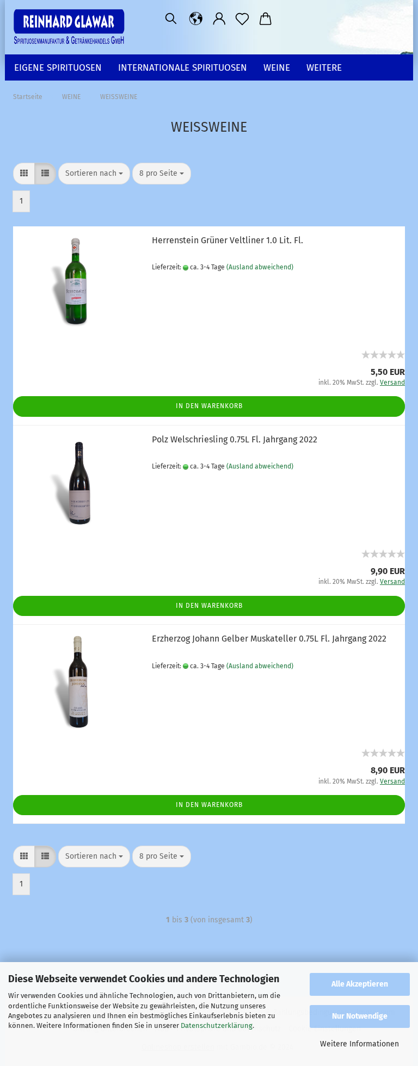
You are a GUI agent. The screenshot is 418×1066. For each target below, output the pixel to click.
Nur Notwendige (360, 1016)
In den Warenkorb (209, 406)
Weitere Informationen (359, 1044)
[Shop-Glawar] (73, 27)
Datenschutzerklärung (217, 1025)
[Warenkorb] (266, 19)
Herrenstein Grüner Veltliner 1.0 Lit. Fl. (227, 240)
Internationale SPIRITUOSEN (182, 67)
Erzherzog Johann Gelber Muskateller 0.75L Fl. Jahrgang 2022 (269, 638)
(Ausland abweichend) (259, 267)
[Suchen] (171, 19)
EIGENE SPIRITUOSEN (58, 67)
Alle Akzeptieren (359, 984)
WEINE (276, 67)
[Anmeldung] (219, 19)
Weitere (324, 67)
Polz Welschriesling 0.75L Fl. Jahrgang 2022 (234, 439)
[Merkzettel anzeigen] (242, 19)
